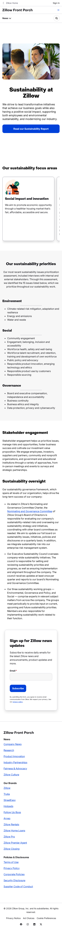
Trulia (7, 794)
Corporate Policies (14, 874)
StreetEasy (10, 800)
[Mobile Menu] (58, 10)
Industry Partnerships (15, 762)
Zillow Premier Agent (15, 842)
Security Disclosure (14, 880)
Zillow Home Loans (14, 830)
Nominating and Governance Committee (29, 511)
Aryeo (7, 818)
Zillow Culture (11, 774)
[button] (28, 209)
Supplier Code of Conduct (18, 886)
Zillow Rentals (11, 824)
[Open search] (57, 18)
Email (12, 670)
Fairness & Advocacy (15, 768)
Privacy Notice (13, 918)
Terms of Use (11, 862)
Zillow (7, 787)
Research (9, 750)
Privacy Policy (12, 868)
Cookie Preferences (46, 918)
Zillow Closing (12, 848)
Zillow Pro (9, 836)
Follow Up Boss (12, 812)
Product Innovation (14, 756)
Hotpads (8, 806)
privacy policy (18, 702)
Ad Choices (28, 918)
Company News (13, 744)
